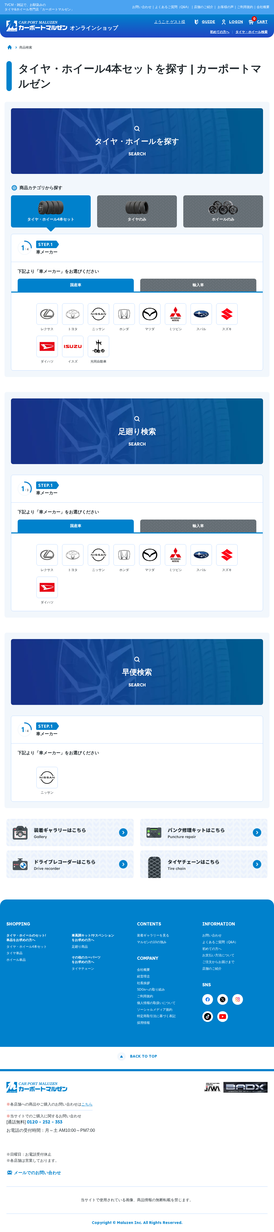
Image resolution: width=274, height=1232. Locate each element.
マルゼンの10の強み (151, 942)
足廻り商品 (80, 947)
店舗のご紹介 (203, 7)
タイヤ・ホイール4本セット (26, 947)
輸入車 (198, 285)
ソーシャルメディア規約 (154, 1009)
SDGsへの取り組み (151, 989)
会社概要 (263, 7)
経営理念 (143, 976)
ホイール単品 (16, 960)
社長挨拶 (143, 983)
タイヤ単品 (14, 953)
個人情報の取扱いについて (156, 1003)
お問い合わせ (141, 7)
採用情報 (143, 1023)
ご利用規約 (245, 7)
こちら (87, 1104)
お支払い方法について (218, 955)
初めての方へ (219, 32)
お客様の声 (226, 7)
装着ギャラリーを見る (153, 935)
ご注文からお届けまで (218, 962)
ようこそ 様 (169, 22)
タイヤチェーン (83, 968)
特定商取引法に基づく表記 (156, 1016)
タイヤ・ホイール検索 (251, 32)
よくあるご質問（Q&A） (173, 7)
